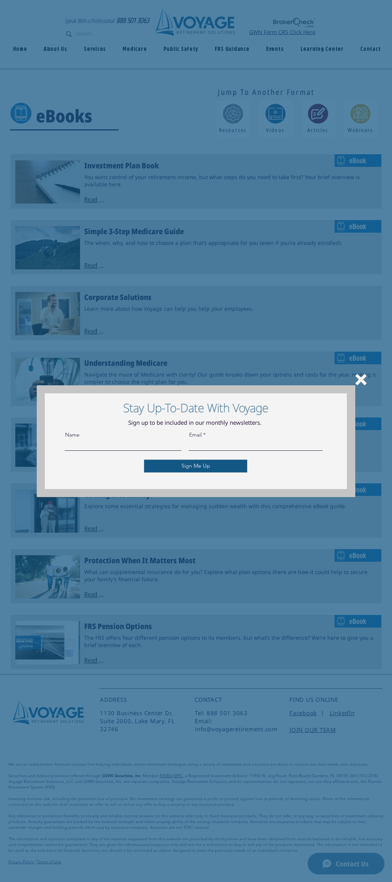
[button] (361, 379)
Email (195, 434)
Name (72, 434)
